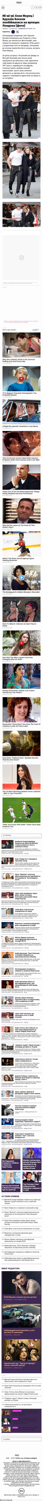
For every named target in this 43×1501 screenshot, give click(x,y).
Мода (25, 992)
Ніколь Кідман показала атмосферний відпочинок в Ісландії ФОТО (26, 939)
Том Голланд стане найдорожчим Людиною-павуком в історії (32, 1187)
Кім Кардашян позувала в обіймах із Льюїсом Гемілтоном (27, 970)
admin (13, 918)
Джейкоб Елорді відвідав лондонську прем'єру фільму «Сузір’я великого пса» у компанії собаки (26, 844)
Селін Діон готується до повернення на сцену (24, 910)
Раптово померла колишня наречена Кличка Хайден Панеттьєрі (25, 1107)
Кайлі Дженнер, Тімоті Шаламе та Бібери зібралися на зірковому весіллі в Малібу (27, 955)
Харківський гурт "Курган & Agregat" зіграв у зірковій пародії (20, 1364)
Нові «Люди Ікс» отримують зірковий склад (26, 860)
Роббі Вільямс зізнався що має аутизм (20, 1297)
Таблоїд (4, 28)
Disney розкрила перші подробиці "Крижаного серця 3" (27, 1120)
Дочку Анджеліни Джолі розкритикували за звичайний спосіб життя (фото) (24, 1421)
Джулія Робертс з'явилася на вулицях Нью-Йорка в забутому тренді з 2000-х (27, 1077)
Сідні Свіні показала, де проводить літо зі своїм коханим (24, 1015)
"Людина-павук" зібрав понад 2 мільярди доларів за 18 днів (27, 1046)
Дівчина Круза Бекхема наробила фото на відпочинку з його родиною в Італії (27, 999)
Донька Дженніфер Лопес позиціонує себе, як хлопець (25, 1429)
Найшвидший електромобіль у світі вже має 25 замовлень (19, 1331)
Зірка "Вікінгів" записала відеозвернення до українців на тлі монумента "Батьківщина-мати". (27, 877)
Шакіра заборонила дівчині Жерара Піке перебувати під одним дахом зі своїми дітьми (32, 1164)
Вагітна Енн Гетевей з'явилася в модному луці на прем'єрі (11, 1188)
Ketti (13, 853)
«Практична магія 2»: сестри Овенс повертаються (26, 1060)
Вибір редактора (11, 1268)
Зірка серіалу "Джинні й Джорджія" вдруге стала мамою (27, 1092)
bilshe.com (19, 1458)
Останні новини (10, 1196)
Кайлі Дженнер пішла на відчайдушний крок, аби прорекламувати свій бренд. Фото (26, 984)
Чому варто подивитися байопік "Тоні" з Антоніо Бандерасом (24, 1135)
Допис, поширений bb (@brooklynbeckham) (17, 282)
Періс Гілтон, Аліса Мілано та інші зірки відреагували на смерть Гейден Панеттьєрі (26, 1029)
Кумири (17, 1113)
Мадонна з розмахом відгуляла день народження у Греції (27, 924)
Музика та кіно (28, 869)
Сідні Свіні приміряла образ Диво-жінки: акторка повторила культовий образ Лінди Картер (26, 896)
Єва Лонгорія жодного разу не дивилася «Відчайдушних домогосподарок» (25, 1413)
